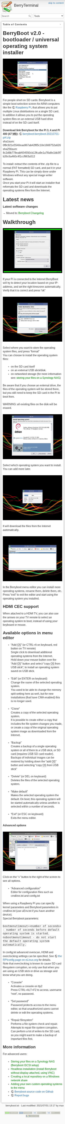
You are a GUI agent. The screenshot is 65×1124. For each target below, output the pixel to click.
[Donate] (11, 1112)
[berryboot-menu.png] (32, 76)
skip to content (56, 3)
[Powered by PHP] (25, 1112)
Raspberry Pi (23, 107)
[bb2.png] (32, 319)
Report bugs (21, 1095)
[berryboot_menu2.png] (32, 851)
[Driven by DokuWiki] (32, 1115)
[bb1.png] (32, 250)
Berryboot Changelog (31, 213)
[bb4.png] (32, 497)
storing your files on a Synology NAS (38, 377)
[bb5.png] (32, 558)
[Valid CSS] (53, 1112)
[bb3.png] (32, 436)
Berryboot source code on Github (33, 1091)
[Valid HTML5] (39, 1112)
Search (30, 16)
